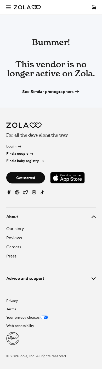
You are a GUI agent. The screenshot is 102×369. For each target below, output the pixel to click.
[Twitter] (25, 193)
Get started (25, 178)
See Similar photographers (47, 91)
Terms (11, 309)
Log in (11, 146)
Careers (13, 246)
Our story (15, 228)
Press (11, 256)
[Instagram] (34, 193)
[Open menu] (8, 7)
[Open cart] (94, 7)
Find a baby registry (22, 161)
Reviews (14, 237)
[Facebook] (9, 193)
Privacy (12, 301)
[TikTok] (42, 193)
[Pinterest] (17, 193)
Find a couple (17, 153)
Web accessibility (20, 326)
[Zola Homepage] (27, 7)
